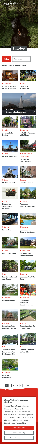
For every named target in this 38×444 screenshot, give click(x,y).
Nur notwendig (19, 433)
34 (28, 385)
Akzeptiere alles (19, 428)
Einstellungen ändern (19, 438)
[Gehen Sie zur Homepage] (11, 4)
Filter (6, 59)
